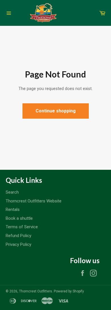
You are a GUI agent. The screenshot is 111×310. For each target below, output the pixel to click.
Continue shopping (56, 111)
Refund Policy (18, 235)
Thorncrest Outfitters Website (33, 201)
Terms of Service (22, 226)
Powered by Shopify (69, 291)
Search (12, 192)
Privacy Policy (18, 244)
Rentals (13, 209)
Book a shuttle (19, 218)
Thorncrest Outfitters (35, 291)
